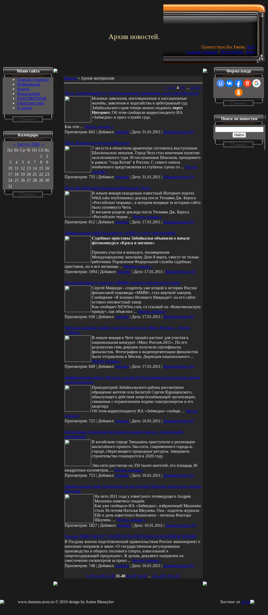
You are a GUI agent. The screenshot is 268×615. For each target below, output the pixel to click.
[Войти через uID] (221, 83)
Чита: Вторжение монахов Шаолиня (97, 143)
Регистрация (232, 52)
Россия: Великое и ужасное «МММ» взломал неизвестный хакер (122, 282)
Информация (28, 84)
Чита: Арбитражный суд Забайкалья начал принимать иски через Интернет (132, 93)
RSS (251, 47)
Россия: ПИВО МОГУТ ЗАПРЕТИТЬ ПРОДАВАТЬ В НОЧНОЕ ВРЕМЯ (130, 536)
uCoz (245, 602)
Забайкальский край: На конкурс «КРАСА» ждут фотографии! (120, 233)
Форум (23, 89)
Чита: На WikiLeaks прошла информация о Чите (107, 188)
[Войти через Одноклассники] (239, 92)
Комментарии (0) (179, 132)
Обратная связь (30, 103)
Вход (250, 52)
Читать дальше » (99, 126)
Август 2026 (28, 144)
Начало (70, 78)
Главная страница (202, 52)
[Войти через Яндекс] (247, 83)
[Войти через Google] (256, 83)
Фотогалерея (28, 93)
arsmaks (122, 132)
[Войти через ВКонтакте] (229, 83)
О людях (24, 108)
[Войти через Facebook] (238, 83)
